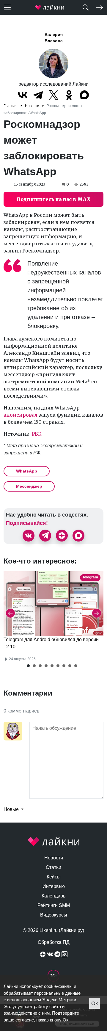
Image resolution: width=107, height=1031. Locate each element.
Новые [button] (12, 809)
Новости (53, 857)
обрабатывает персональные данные (42, 993)
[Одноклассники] (69, 95)
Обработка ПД (54, 942)
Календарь (53, 895)
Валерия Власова (54, 37)
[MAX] (84, 95)
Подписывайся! (27, 523)
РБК (37, 434)
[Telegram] (38, 95)
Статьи (53, 867)
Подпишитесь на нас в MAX (53, 199)
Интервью (54, 886)
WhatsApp (26, 471)
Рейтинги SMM (53, 905)
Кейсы (54, 876)
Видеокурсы (53, 914)
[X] (53, 95)
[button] (28, 665)
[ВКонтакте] (22, 95)
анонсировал (20, 415)
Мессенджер (29, 486)
